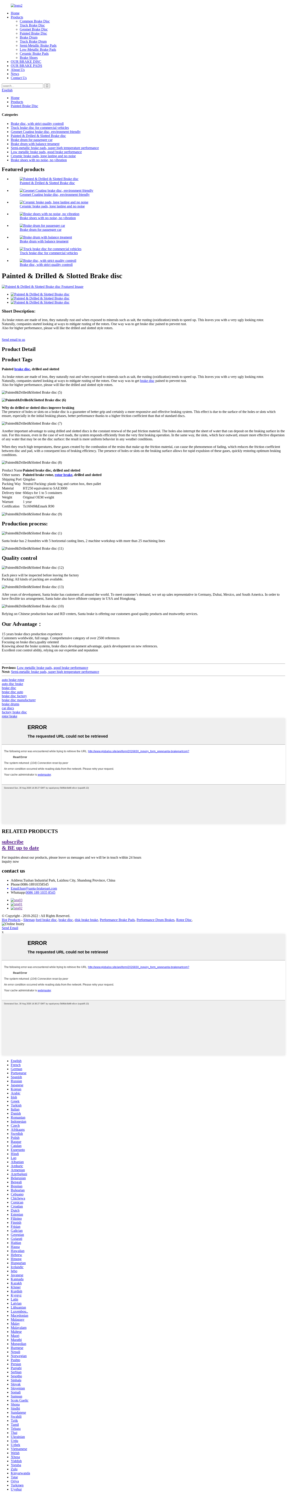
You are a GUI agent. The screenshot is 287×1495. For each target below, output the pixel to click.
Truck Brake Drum (33, 41)
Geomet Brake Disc (34, 29)
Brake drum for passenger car (31, 140)
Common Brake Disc (35, 21)
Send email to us (13, 340)
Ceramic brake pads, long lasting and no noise (43, 156)
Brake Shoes (29, 58)
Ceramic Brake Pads (34, 53)
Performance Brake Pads (117, 920)
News (15, 74)
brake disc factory (14, 696)
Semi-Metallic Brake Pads (38, 45)
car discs (8, 708)
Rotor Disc (184, 920)
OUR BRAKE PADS (26, 66)
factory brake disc (14, 712)
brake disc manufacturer (19, 700)
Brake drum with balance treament (35, 144)
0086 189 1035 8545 (40, 892)
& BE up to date (20, 845)
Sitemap (29, 920)
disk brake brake (86, 920)
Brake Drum (28, 37)
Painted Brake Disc (33, 33)
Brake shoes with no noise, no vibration (39, 160)
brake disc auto (12, 692)
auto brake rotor (13, 680)
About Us (18, 70)
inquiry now (10, 861)
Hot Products (11, 920)
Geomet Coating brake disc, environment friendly (46, 132)
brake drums (10, 704)
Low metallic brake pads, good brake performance (46, 152)
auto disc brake (12, 684)
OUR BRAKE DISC (26, 62)
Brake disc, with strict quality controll (37, 124)
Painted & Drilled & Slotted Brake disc (38, 136)
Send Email (10, 928)
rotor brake (63, 475)
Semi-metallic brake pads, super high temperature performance (55, 148)
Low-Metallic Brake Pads (38, 49)
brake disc (22, 369)
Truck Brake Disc (32, 25)
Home (15, 13)
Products (17, 17)
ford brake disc (46, 920)
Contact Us (19, 78)
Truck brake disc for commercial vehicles (40, 128)
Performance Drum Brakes (155, 920)
